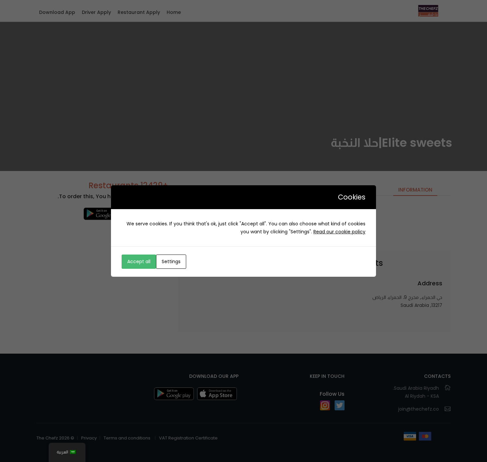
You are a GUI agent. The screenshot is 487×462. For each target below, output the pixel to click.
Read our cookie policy (339, 231)
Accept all (138, 261)
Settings (171, 261)
